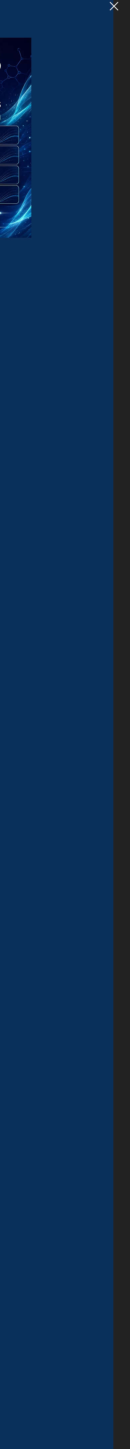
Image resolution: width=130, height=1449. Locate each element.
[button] (114, 6)
